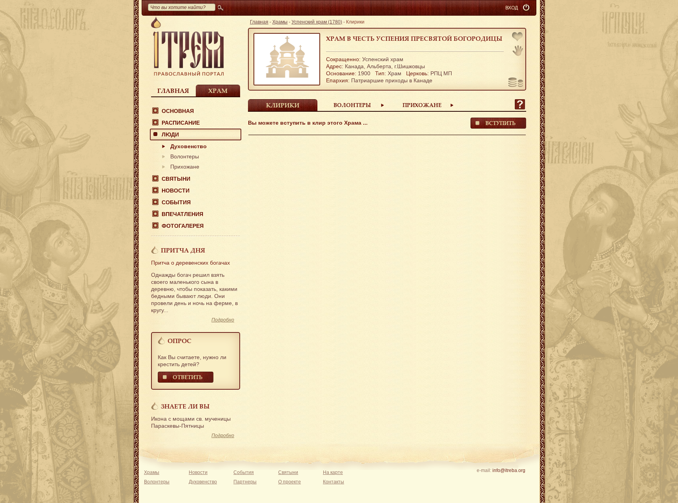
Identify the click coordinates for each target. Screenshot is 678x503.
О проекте (289, 482)
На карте (333, 472)
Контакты (333, 482)
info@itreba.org (508, 470)
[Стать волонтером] (517, 50)
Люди (170, 134)
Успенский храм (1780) (317, 22)
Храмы (280, 22)
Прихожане (184, 166)
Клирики (282, 105)
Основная (178, 111)
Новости (176, 190)
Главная (173, 90)
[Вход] (527, 8)
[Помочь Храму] (515, 83)
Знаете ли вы (185, 406)
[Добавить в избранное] (518, 37)
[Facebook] (496, 481)
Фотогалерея (183, 226)
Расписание (181, 123)
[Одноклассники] (521, 481)
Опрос (179, 340)
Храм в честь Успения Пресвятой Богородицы (414, 38)
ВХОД (511, 8)
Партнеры (245, 482)
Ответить (187, 377)
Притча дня (183, 250)
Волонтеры (184, 156)
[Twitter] (509, 481)
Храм (218, 90)
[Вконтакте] (484, 481)
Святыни (176, 179)
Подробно (222, 320)
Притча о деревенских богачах (190, 263)
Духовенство (188, 146)
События (176, 202)
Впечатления (182, 214)
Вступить (500, 123)
